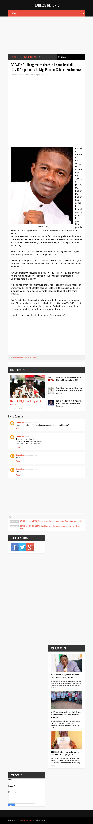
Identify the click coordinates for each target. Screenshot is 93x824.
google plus (30, 547)
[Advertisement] (46, 37)
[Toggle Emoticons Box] (9, 517)
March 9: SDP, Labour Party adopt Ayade (25, 402)
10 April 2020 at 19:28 (31, 422)
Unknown (20, 422)
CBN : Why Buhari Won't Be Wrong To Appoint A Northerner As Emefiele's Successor (69, 403)
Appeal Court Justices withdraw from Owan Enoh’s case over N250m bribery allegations (69, 390)
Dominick (20, 455)
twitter (22, 547)
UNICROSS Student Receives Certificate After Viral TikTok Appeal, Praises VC (65, 753)
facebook (15, 547)
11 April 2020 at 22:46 (31, 436)
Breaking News (29, 57)
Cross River (27, 358)
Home (13, 57)
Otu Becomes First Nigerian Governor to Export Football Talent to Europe (65, 675)
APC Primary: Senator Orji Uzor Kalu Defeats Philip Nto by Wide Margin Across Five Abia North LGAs (66, 714)
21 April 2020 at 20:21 (30, 455)
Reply (18, 428)
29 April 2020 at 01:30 (30, 469)
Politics (34, 358)
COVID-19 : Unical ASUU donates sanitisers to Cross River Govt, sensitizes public (51, 521)
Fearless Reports (46, 5)
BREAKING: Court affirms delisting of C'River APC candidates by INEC (68, 378)
